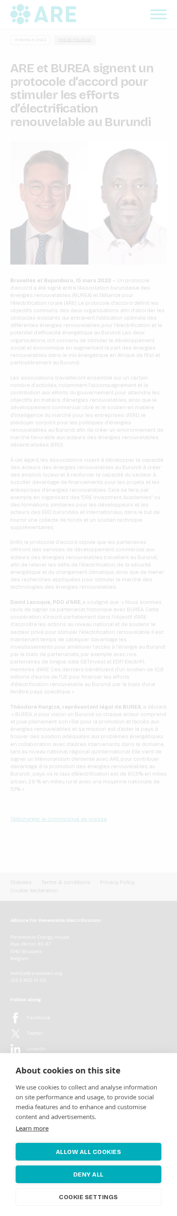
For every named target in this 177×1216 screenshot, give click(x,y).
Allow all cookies (88, 1152)
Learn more (32, 1128)
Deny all (88, 1174)
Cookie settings (88, 1197)
